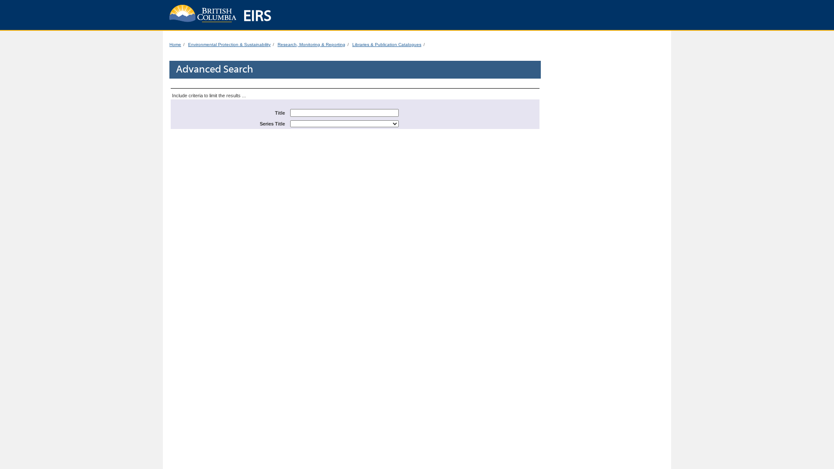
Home (175, 44)
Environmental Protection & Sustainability (229, 44)
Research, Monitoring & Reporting (311, 44)
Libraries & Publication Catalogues (386, 44)
